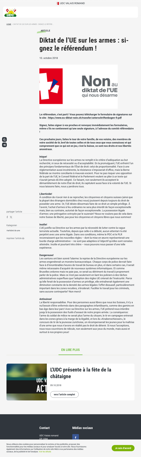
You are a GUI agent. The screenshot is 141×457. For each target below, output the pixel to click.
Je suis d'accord (123, 448)
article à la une (14, 230)
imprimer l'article (14, 238)
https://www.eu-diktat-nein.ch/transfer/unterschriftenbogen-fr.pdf (85, 117)
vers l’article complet (64, 394)
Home (8, 24)
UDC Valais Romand (72, 3)
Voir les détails (45, 452)
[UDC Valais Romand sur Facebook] (75, 437)
